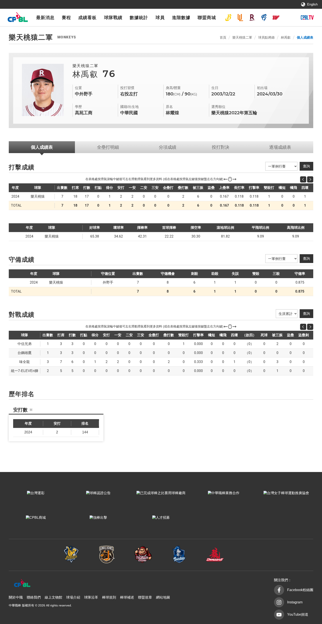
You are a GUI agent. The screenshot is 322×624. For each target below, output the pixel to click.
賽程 (66, 17)
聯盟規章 (145, 597)
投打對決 (220, 147)
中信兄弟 (228, 17)
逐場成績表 (280, 147)
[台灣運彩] (36, 493)
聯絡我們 (34, 597)
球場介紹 (73, 597)
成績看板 (87, 17)
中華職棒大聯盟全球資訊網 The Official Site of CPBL (17, 18)
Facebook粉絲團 (300, 590)
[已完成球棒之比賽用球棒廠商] (161, 493)
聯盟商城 (207, 17)
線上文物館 (53, 597)
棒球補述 (127, 597)
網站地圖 (163, 597)
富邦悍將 (263, 17)
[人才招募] (161, 518)
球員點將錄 (266, 37)
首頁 (223, 37)
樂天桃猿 (252, 17)
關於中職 (16, 597)
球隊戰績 (113, 17)
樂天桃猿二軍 (242, 37)
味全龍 (276, 17)
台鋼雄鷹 (287, 17)
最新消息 (45, 17)
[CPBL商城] (36, 518)
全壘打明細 (108, 147)
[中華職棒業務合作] (224, 493)
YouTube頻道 (297, 614)
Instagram (295, 602)
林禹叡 (286, 37)
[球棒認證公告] (98, 493)
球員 (160, 17)
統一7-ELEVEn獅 (240, 17)
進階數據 (181, 17)
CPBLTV (307, 17)
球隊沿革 (91, 597)
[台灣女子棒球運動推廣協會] (286, 493)
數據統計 (139, 17)
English (312, 4)
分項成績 (167, 147)
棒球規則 (109, 597)
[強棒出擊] (98, 518)
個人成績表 (305, 37)
